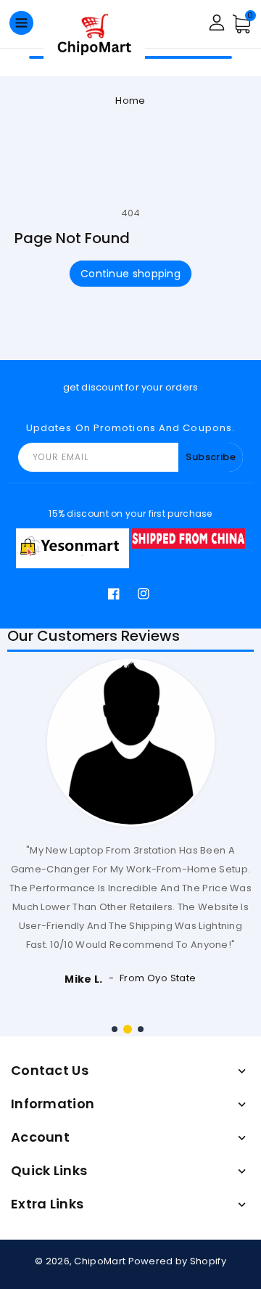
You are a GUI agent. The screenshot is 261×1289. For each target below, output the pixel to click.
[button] (114, 1029)
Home (130, 100)
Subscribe (211, 457)
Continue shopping (130, 273)
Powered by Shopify (177, 1261)
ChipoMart (99, 1261)
